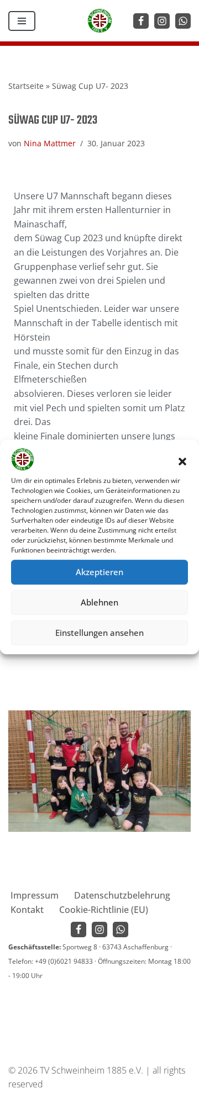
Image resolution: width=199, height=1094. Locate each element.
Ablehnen (99, 602)
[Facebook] (141, 21)
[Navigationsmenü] (21, 21)
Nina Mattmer (50, 143)
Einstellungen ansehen (99, 632)
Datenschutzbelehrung (122, 895)
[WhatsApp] (183, 21)
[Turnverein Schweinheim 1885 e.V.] (99, 21)
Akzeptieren (99, 571)
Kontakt (27, 910)
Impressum (35, 895)
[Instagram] (162, 21)
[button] (182, 461)
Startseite (26, 86)
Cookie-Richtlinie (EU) (103, 910)
